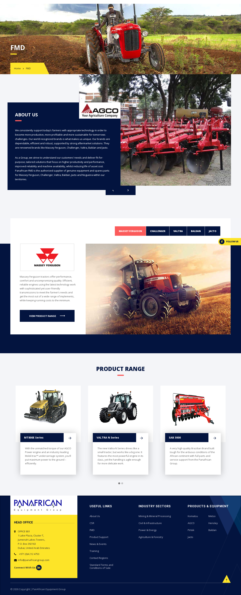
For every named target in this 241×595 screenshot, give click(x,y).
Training (94, 550)
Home (17, 68)
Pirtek (191, 530)
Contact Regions (99, 557)
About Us (95, 516)
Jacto (190, 537)
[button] (119, 483)
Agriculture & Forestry (151, 537)
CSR (92, 523)
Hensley (213, 523)
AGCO (191, 523)
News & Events (98, 543)
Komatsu (193, 516)
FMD (92, 530)
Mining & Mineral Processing (155, 516)
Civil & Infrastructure (150, 523)
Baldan (212, 530)
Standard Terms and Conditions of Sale (101, 566)
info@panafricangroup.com (33, 560)
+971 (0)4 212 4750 (28, 554)
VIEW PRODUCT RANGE (42, 316)
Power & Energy (148, 530)
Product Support (99, 537)
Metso (212, 516)
